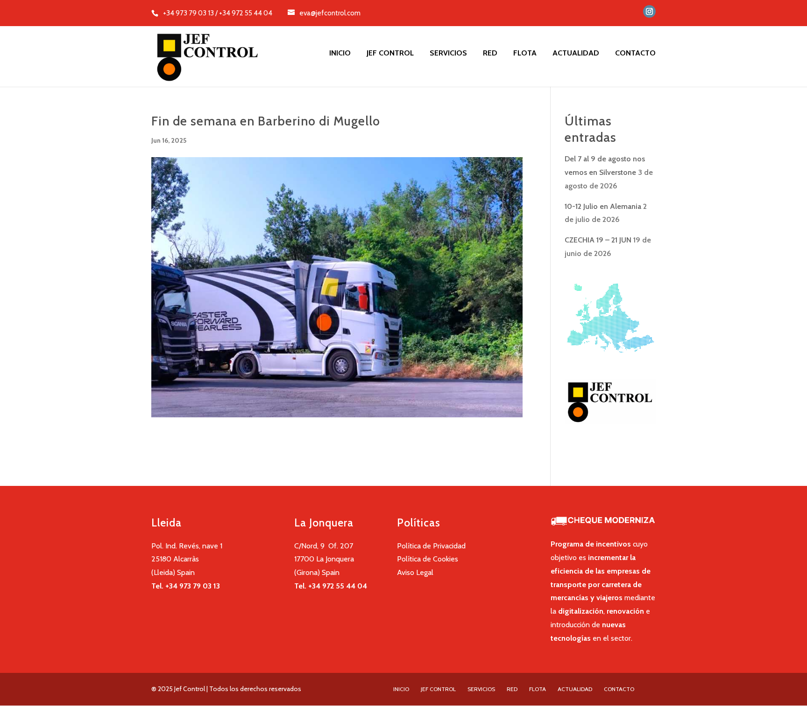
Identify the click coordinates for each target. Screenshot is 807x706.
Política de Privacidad (431, 545)
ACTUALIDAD (575, 53)
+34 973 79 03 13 (192, 585)
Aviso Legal (415, 572)
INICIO (340, 53)
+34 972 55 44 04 (337, 585)
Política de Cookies (427, 558)
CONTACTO (635, 53)
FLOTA (525, 53)
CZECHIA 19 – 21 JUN (598, 239)
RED (490, 53)
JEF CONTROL (390, 53)
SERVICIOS (448, 53)
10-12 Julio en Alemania (603, 206)
